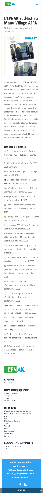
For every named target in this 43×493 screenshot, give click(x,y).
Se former (7, 398)
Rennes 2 (7, 426)
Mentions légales (20, 466)
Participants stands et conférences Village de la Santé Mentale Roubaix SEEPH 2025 (19, 237)
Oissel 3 (6, 424)
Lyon (12, 31)
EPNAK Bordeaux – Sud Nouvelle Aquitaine (17, 411)
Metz (5, 419)
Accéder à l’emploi (10, 401)
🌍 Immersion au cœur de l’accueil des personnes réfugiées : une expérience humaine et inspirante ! (20, 269)
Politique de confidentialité (20, 470)
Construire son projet (11, 393)
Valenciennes (8, 433)
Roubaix (6, 428)
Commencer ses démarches (13, 446)
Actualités (18, 28)
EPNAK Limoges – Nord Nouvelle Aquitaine (17, 413)
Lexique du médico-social (12, 449)
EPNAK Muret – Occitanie (12, 421)
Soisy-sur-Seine (9, 431)
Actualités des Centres (11, 383)
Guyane (6, 436)
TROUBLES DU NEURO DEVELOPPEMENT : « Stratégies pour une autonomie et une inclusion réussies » (21, 309)
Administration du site (20, 462)
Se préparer (8, 396)
